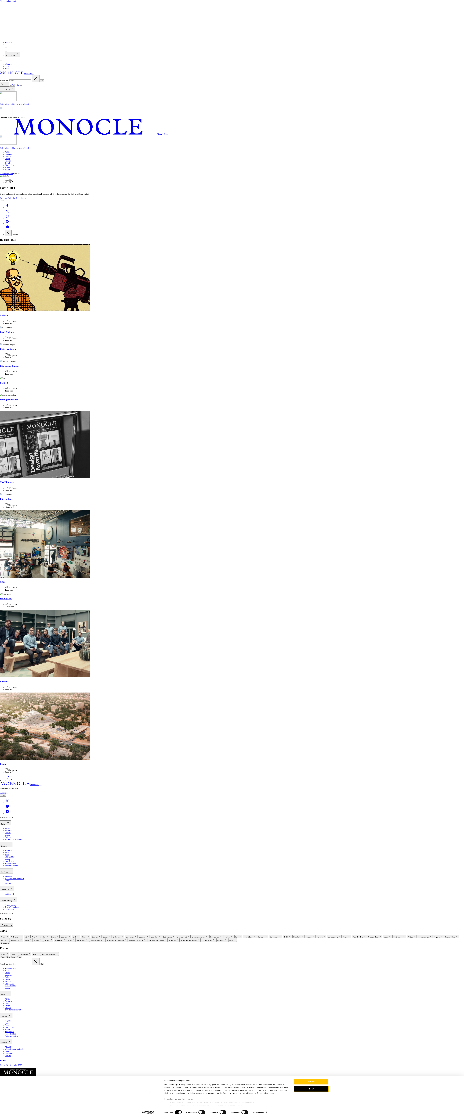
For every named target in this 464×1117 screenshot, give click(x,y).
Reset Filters (5, 957)
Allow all (311, 1082)
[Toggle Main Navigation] (1, 60)
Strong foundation (9, 399)
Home (2, 174)
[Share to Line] (7, 223)
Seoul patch (6, 598)
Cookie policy (10, 909)
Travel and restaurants (13, 839)
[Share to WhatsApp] (7, 218)
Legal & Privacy (7, 901)
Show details (258, 1112)
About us (8, 876)
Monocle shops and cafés (14, 879)
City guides (9, 165)
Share (3, 795)
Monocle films (10, 863)
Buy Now (4, 198)
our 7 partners (177, 1084)
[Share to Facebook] (7, 207)
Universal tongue (8, 349)
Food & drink (7, 332)
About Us (8, 1047)
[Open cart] (6, 51)
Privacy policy (10, 905)
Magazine (8, 64)
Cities (2, 582)
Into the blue (6, 499)
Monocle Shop (10, 968)
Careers (8, 883)
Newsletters (9, 861)
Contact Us (5, 890)
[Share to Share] (8, 233)
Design (7, 159)
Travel (7, 163)
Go (42, 81)
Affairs (7, 152)
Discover (4, 846)
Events (7, 170)
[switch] (201, 1112)
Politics (3, 764)
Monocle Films (10, 986)
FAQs (7, 881)
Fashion (8, 161)
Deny (311, 1089)
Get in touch (9, 894)
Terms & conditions (12, 907)
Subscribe (8, 42)
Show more (5, 943)
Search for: (4, 81)
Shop (7, 68)
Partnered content (11, 865)
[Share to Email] (7, 229)
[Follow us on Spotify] (7, 808)
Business (8, 154)
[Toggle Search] (4, 84)
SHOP (7, 167)
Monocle (4, 1043)
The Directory (7, 482)
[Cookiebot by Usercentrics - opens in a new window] (148, 1112)
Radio (7, 66)
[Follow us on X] (7, 803)
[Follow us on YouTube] (7, 813)
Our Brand (5, 872)
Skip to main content (8, 1)
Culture (8, 156)
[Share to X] (7, 213)
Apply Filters (16, 957)
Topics (3, 824)
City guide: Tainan (9, 366)
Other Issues (20, 198)
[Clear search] (36, 78)
